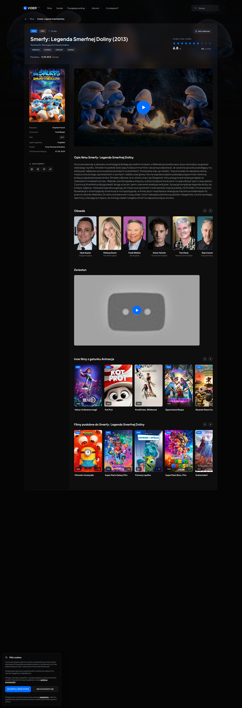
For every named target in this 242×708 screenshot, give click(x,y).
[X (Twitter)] (37, 169)
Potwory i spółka (143, 475)
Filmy (49, 8)
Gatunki (95, 8)
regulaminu (44, 697)
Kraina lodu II (202, 475)
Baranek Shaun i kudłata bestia (209, 409)
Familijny (59, 50)
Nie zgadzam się (45, 689)
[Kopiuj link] (50, 169)
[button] (143, 107)
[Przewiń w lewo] (205, 210)
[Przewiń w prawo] (210, 210)
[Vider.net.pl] (32, 8)
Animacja (35, 50)
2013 (42, 31)
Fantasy (71, 50)
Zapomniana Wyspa (174, 409)
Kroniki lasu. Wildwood (146, 409)
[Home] (25, 19)
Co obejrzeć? (112, 8)
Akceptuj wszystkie (18, 689)
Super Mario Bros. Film (175, 475)
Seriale (59, 8)
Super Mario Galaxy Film (116, 475)
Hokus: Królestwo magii (86, 409)
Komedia (47, 50)
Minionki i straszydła (84, 475)
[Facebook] (31, 169)
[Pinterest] (44, 169)
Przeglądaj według (76, 8)
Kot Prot (109, 409)
